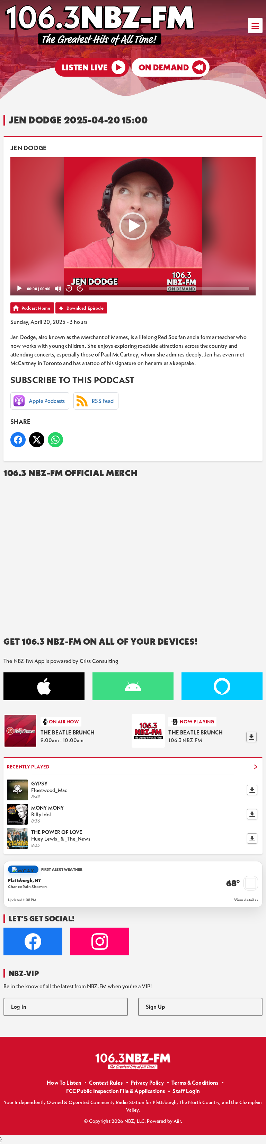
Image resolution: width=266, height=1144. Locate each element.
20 (69, 288)
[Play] (19, 288)
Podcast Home (36, 308)
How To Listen (64, 1082)
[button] (133, 226)
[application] (133, 226)
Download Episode (85, 308)
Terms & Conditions (195, 1082)
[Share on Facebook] (18, 439)
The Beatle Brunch (68, 732)
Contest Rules (106, 1082)
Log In (18, 1006)
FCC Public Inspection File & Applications (115, 1090)
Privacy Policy (147, 1082)
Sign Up (155, 1006)
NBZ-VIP (24, 973)
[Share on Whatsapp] (55, 439)
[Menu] (255, 25)
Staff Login (186, 1090)
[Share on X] (36, 439)
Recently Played (28, 767)
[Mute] (57, 288)
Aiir (177, 1121)
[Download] (251, 737)
